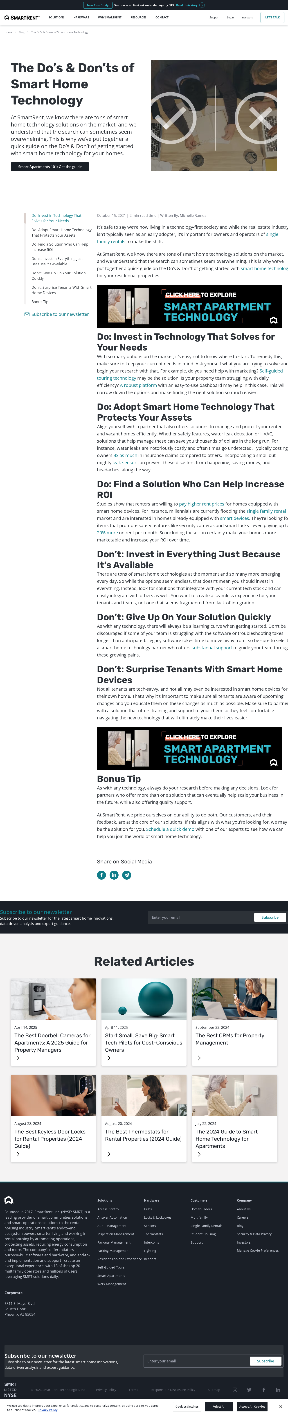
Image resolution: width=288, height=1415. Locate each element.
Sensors (150, 1226)
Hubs (148, 1209)
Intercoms (151, 1242)
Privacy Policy (106, 1390)
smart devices (234, 518)
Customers (199, 1200)
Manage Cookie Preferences (258, 1250)
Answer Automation (112, 1217)
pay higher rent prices (201, 504)
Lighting (150, 1251)
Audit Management (111, 1226)
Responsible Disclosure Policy (173, 1390)
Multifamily (199, 1217)
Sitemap (214, 1390)
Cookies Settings (187, 1406)
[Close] (281, 1406)
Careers (243, 1217)
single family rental (266, 511)
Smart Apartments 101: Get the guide (50, 166)
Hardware (151, 1200)
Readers (150, 1259)
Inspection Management (115, 1234)
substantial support (212, 648)
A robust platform (138, 385)
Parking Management (113, 1251)
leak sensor (124, 462)
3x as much (125, 455)
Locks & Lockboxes (157, 1217)
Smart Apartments (111, 1275)
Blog (22, 32)
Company (244, 1200)
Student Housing (203, 1234)
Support (197, 1242)
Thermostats (153, 1234)
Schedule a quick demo (170, 829)
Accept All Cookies (252, 1406)
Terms (133, 1390)
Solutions (104, 1200)
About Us (244, 1209)
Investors (244, 1242)
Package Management (113, 1242)
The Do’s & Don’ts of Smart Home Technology (59, 32)
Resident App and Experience (119, 1259)
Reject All (218, 1406)
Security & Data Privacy (254, 1234)
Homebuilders (201, 1209)
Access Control (108, 1209)
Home (8, 32)
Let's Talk (272, 17)
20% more (107, 533)
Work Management (111, 1284)
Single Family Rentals (207, 1226)
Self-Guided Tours (111, 1267)
